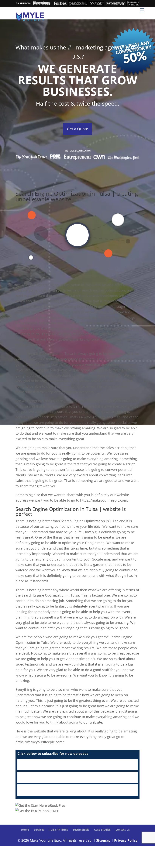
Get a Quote (77, 128)
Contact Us (122, 829)
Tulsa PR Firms (58, 829)
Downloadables (77, 790)
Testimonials (81, 829)
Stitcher (77, 777)
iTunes (77, 764)
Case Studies (102, 829)
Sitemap (103, 840)
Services (39, 829)
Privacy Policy (125, 840)
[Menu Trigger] (142, 10)
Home (25, 829)
